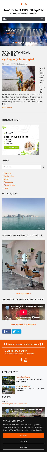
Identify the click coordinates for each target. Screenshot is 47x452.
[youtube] (26, 4)
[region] (23, 434)
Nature (6, 179)
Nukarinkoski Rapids (23, 377)
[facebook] (21, 4)
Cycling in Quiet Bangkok (18, 59)
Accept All (23, 435)
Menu (5, 19)
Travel (6, 188)
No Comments (22, 64)
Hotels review (9, 176)
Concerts (7, 173)
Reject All (23, 447)
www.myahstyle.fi (23, 294)
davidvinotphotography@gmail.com (14, 404)
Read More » (7, 108)
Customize (23, 441)
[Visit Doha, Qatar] (23, 230)
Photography (9, 182)
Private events (9, 185)
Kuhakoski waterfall (23, 386)
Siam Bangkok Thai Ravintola (23, 324)
